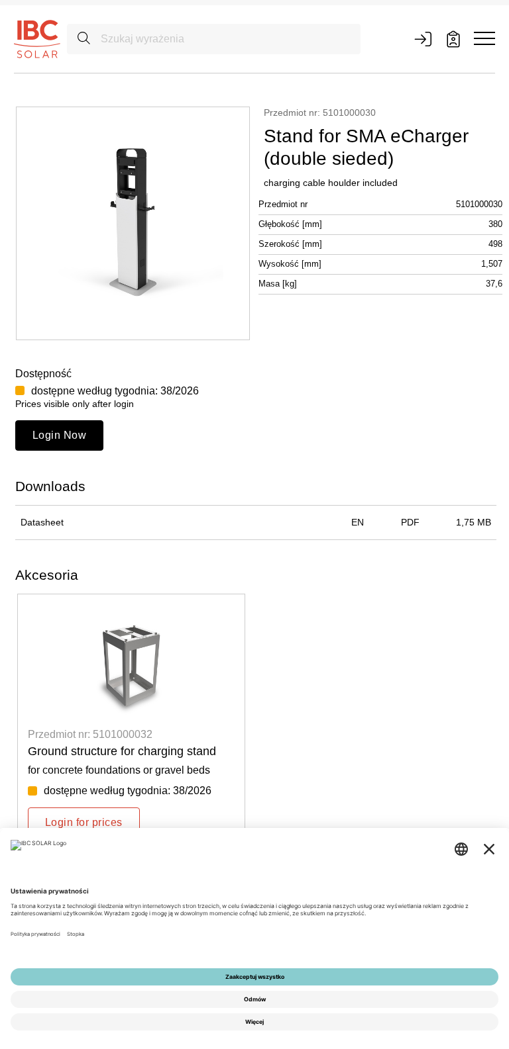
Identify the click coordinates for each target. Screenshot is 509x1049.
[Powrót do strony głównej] (37, 38)
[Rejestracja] (453, 39)
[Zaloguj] (423, 39)
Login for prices (84, 822)
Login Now (59, 435)
